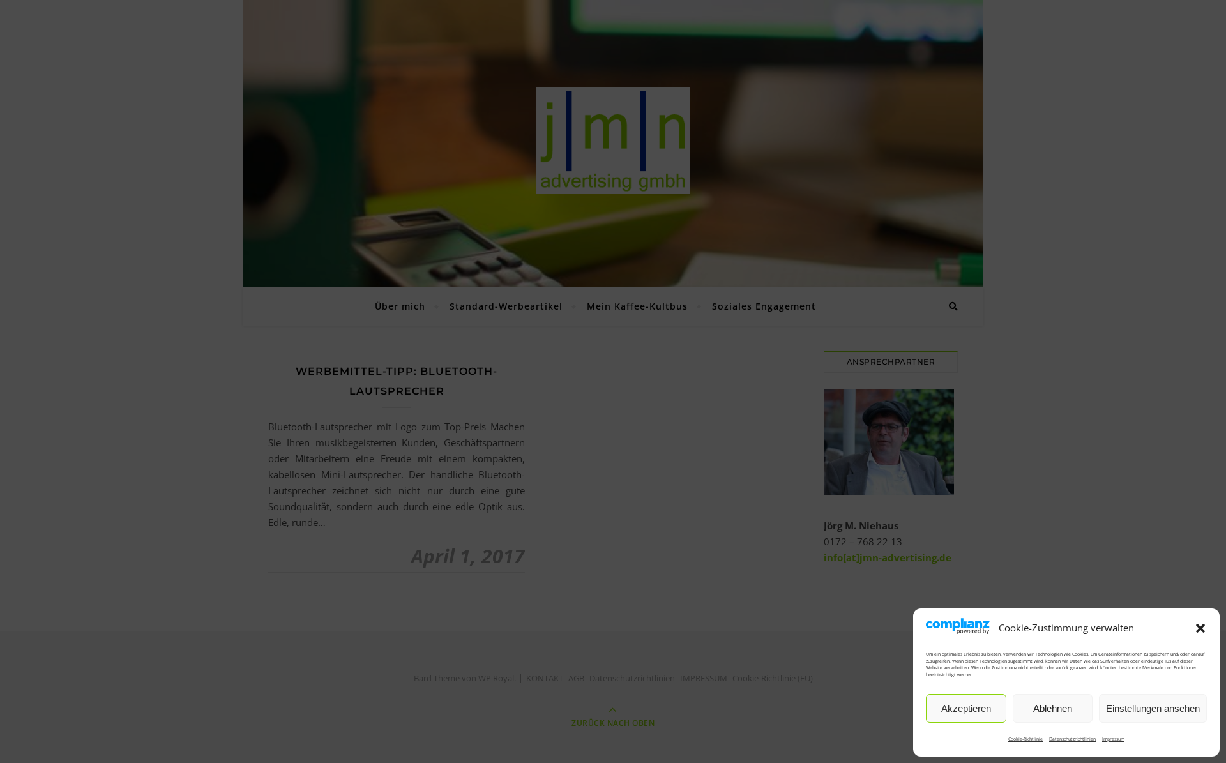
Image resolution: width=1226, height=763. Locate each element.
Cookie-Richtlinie (1025, 739)
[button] (1200, 628)
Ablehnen (1052, 708)
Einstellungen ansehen (1153, 708)
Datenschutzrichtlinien (1072, 739)
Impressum (1113, 739)
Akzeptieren (966, 708)
